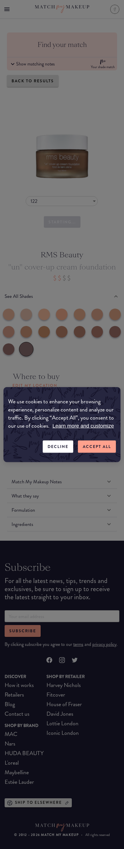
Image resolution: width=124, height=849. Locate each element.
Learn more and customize (83, 426)
